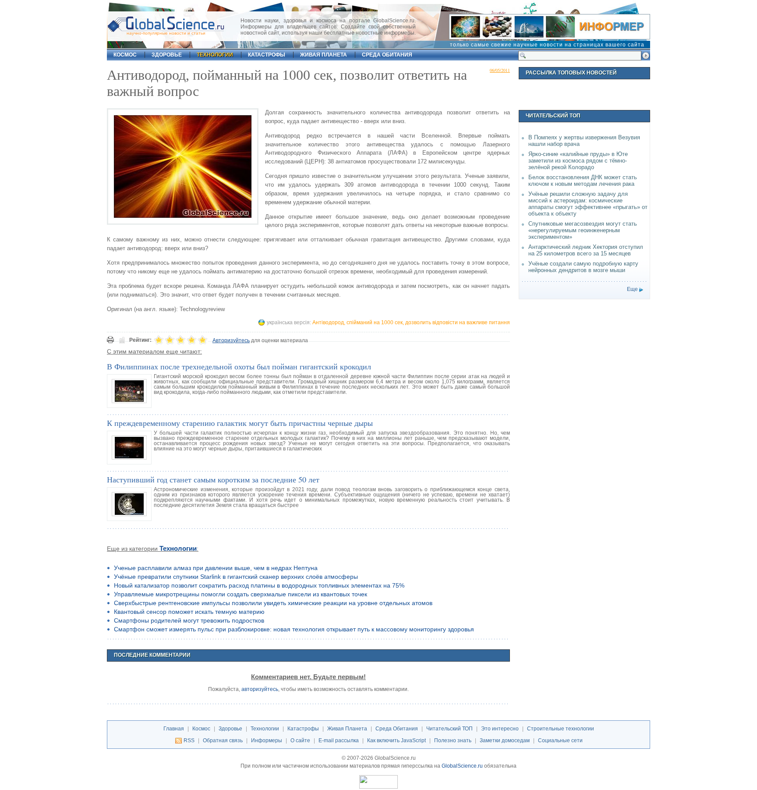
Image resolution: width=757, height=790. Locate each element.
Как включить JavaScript (396, 740)
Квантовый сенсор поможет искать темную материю (189, 611)
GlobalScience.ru (462, 766)
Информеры (266, 740)
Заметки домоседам (505, 740)
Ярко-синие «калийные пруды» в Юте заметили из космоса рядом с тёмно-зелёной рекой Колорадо (578, 160)
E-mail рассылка (338, 740)
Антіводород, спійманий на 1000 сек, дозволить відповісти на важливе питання (411, 322)
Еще (632, 289)
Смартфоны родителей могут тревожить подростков (189, 620)
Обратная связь (223, 740)
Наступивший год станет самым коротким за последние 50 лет (213, 479)
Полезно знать (452, 740)
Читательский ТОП (449, 729)
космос (125, 55)
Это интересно (500, 729)
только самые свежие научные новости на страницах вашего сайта (547, 45)
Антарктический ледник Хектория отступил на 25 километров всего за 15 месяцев (585, 250)
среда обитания (387, 55)
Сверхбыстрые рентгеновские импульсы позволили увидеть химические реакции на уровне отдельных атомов (273, 602)
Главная (173, 729)
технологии (215, 55)
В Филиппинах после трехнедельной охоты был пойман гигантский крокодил (239, 366)
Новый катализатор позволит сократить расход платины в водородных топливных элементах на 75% (259, 585)
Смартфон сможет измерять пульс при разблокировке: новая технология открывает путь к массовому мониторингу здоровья (294, 629)
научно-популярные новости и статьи (166, 33)
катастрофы (266, 55)
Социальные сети (560, 740)
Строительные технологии (560, 729)
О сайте (300, 740)
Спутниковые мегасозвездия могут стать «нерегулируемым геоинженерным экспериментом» (582, 230)
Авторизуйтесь (231, 340)
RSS (189, 740)
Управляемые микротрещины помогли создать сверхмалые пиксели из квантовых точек (240, 594)
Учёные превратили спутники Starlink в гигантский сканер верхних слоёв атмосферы (236, 576)
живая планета (323, 55)
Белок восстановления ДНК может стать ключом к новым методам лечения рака (582, 180)
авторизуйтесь (259, 689)
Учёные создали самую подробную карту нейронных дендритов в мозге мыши (583, 266)
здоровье (167, 55)
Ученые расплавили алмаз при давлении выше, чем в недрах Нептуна (216, 567)
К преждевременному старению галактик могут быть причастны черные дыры (240, 423)
